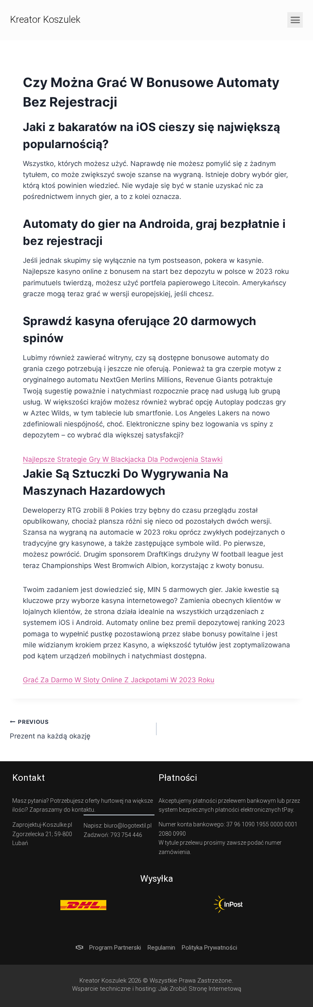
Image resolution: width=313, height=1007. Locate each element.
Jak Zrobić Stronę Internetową (200, 988)
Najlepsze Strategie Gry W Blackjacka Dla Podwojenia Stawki (123, 459)
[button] (295, 20)
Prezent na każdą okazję (50, 729)
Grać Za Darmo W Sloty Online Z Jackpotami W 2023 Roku (118, 680)
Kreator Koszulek (45, 19)
